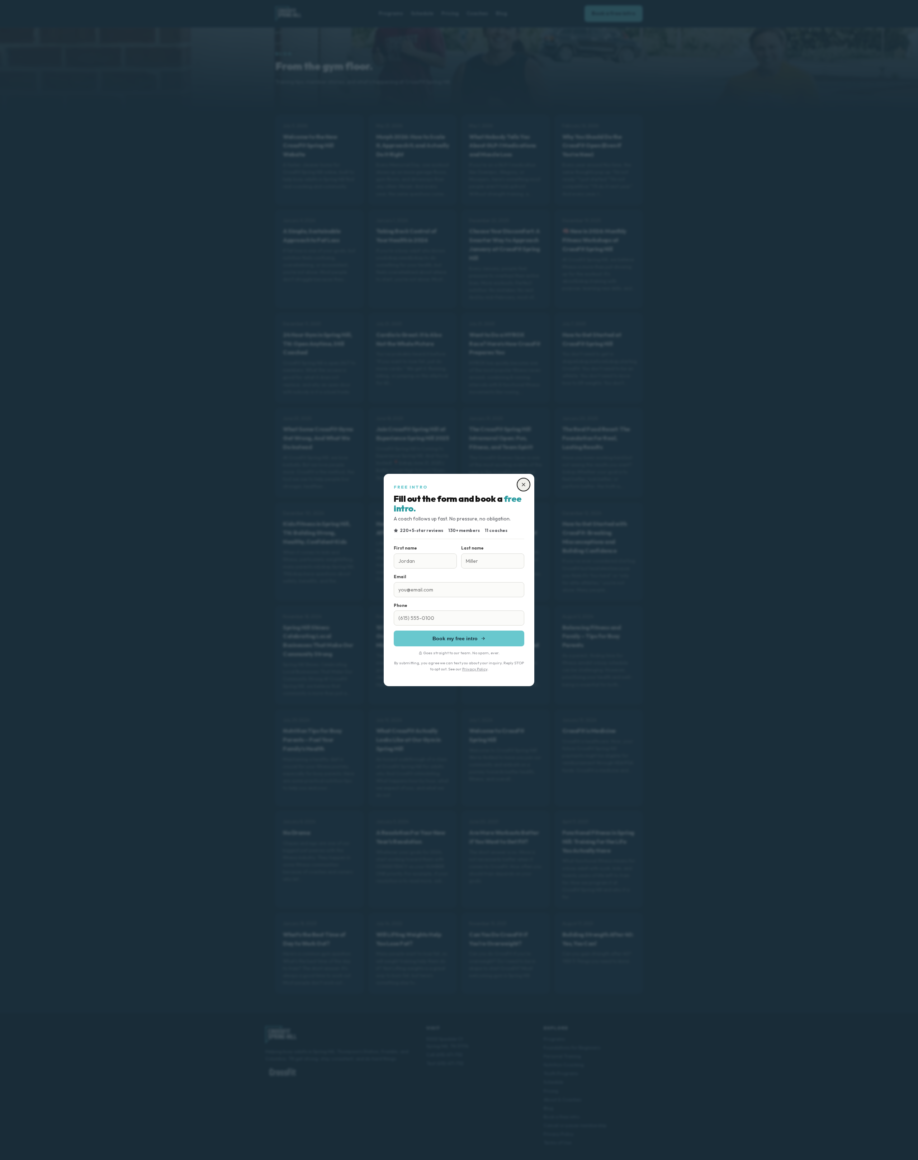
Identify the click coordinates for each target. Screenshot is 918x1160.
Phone (400, 605)
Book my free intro (455, 638)
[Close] (523, 484)
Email (400, 576)
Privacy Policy (474, 668)
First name (405, 548)
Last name (472, 548)
